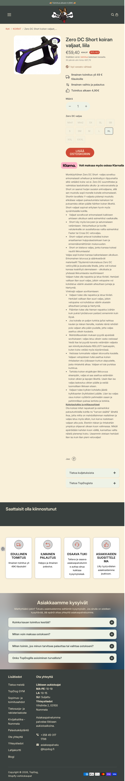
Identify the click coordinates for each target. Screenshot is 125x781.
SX (90, 122)
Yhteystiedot (15, 746)
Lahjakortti (14, 753)
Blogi (11, 759)
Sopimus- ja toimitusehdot (16, 703)
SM (79, 131)
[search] (112, 14)
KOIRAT (17, 28)
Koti (8, 28)
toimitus (84, 57)
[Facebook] (74, 459)
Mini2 (80, 122)
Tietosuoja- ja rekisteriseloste (17, 714)
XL (108, 131)
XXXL (80, 139)
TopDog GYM (16, 694)
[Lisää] (86, 106)
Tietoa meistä (16, 687)
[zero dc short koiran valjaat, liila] (54, 41)
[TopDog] (62, 15)
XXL (70, 139)
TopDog (33, 775)
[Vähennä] (70, 106)
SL (100, 122)
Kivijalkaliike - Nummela (16, 725)
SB (110, 122)
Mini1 (70, 122)
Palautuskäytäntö (18, 733)
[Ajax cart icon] (116, 14)
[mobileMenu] (9, 14)
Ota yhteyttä (15, 740)
